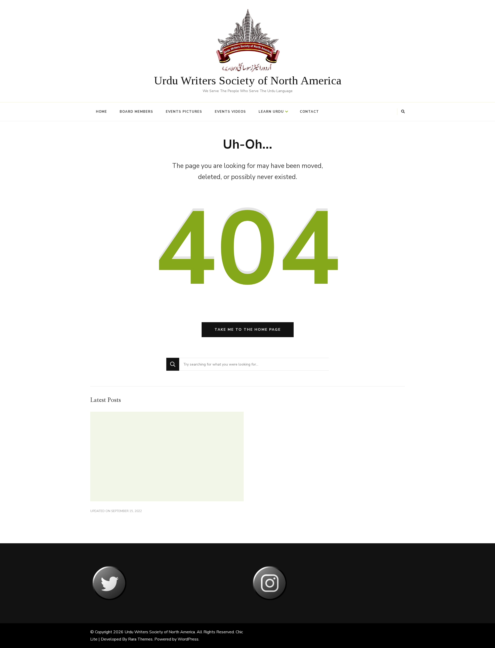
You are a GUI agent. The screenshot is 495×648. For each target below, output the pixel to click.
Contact (309, 111)
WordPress (188, 639)
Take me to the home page (247, 329)
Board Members (136, 111)
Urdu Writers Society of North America (247, 80)
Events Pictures (184, 111)
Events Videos (230, 111)
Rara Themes (140, 639)
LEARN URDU (271, 111)
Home (101, 111)
